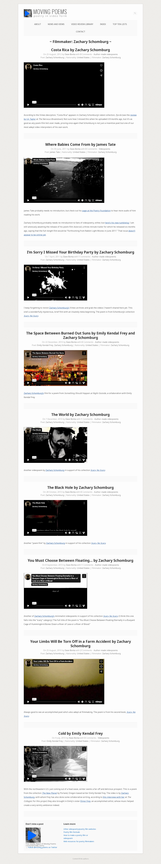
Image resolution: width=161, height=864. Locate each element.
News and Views (56, 24)
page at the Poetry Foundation (96, 210)
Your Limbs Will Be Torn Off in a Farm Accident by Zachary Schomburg (80, 643)
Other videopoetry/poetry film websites (80, 829)
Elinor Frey (85, 801)
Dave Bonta (70, 54)
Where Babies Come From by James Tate (80, 144)
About (37, 24)
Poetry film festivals (72, 832)
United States (83, 57)
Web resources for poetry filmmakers (79, 841)
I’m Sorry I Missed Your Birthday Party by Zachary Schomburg (80, 252)
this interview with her (114, 797)
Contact (80, 31)
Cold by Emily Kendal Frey (80, 733)
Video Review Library (82, 24)
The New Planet (49, 793)
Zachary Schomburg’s (59, 307)
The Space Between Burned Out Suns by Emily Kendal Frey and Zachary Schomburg (80, 335)
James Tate (55, 152)
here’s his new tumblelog (117, 222)
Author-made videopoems (106, 54)
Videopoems (104, 149)
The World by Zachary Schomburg (80, 414)
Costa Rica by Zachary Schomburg (80, 49)
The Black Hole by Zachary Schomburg (80, 487)
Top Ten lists (120, 24)
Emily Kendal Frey (45, 345)
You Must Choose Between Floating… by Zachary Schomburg (80, 560)
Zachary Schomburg (55, 57)
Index (103, 24)
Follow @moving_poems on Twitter (42, 847)
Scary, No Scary (31, 315)
